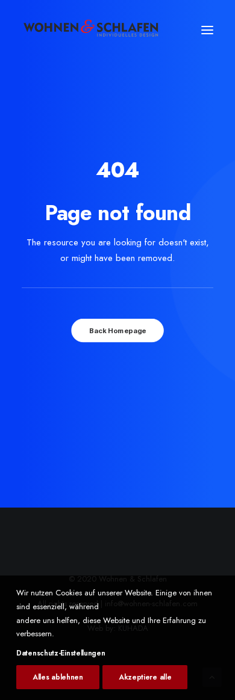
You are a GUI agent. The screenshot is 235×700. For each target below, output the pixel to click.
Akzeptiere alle (145, 677)
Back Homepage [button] (117, 331)
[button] (207, 30)
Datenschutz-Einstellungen (60, 653)
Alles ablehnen (58, 677)
